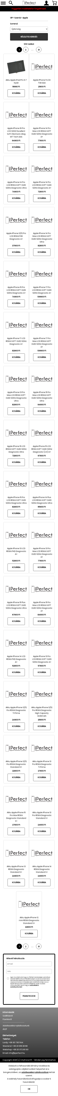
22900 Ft (16, 770)
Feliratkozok (29, 996)
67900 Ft (42, 455)
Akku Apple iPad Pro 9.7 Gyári (16, 81)
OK (29, 1089)
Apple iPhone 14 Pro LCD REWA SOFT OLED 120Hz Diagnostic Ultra (16, 185)
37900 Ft (16, 245)
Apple (25, 17)
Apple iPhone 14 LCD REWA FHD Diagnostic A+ (16, 659)
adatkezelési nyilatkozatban (35, 1072)
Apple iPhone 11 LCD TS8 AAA (42, 81)
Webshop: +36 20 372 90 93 (15, 1049)
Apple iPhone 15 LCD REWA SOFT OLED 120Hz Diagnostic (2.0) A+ (41, 449)
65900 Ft (42, 506)
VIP (11, 17)
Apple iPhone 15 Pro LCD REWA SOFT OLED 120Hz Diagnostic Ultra (16, 500)
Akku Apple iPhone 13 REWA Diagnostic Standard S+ (16, 869)
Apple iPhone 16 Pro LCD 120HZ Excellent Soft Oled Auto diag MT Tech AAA (16, 132)
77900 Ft (42, 140)
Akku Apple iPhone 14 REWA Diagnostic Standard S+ (41, 869)
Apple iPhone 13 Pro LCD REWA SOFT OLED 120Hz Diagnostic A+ (42, 659)
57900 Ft (42, 665)
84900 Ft (42, 614)
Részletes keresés (29, 36)
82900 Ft (42, 245)
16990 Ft (16, 86)
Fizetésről (7, 1019)
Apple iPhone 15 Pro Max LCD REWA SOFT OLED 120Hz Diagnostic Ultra (41, 396)
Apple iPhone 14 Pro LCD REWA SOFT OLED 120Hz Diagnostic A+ (42, 185)
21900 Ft (42, 86)
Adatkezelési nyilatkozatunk (16, 1025)
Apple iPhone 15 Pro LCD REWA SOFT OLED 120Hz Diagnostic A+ (16, 290)
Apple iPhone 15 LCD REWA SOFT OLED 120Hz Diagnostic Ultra (16, 449)
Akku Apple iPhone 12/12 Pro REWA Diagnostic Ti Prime (16, 710)
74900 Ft (16, 191)
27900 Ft (42, 770)
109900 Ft (41, 296)
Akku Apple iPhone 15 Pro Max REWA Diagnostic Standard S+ (16, 816)
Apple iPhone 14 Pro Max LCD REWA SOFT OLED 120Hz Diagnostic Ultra (41, 237)
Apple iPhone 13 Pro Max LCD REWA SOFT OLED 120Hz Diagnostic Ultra (16, 396)
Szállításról (8, 1015)
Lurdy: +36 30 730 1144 (13, 1042)
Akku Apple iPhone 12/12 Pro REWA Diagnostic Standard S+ (16, 764)
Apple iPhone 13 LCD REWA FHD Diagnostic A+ (16, 551)
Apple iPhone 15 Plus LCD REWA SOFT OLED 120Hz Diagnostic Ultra (16, 605)
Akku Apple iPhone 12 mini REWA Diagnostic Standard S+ (29, 920)
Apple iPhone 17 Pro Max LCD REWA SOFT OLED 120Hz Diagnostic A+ (41, 342)
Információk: (8, 1012)
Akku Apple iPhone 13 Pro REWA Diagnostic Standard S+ (42, 815)
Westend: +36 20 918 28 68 (15, 1046)
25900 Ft (42, 719)
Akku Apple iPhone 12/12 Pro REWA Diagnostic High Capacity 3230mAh (41, 711)
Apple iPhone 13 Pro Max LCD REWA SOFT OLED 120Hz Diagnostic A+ (41, 552)
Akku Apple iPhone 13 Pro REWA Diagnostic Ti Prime (42, 764)
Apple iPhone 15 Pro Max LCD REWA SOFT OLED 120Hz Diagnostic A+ (41, 606)
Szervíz (17, 17)
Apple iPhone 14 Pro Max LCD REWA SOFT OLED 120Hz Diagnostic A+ (41, 132)
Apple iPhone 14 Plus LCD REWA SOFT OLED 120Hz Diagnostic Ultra (41, 500)
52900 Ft (16, 560)
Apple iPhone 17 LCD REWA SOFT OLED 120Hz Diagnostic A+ (16, 341)
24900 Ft (16, 719)
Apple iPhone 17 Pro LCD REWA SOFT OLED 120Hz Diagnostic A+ (42, 290)
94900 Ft (16, 140)
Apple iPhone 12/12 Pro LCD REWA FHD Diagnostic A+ (16, 236)
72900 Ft (42, 191)
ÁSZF (5, 1029)
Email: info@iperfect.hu (14, 1053)
